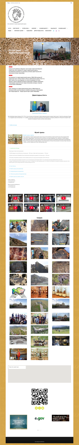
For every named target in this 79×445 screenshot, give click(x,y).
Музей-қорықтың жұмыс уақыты (17, 176)
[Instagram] (39, 408)
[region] (39, 51)
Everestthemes (41, 441)
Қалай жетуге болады (14, 148)
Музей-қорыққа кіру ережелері (16, 168)
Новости (10, 75)
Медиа (9, 30)
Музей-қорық (25, 28)
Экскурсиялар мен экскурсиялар (16, 171)
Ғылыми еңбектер (43, 28)
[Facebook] (36, 408)
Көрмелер (34, 28)
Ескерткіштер (16, 28)
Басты (9, 28)
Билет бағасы (13, 166)
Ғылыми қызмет (62, 28)
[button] (38, 64)
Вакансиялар (48, 30)
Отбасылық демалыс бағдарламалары (18, 173)
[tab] (39, 125)
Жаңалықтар (54, 28)
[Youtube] (42, 408)
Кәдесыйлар (29, 30)
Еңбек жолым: (13, 125)
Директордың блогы (39, 30)
